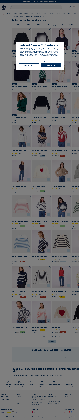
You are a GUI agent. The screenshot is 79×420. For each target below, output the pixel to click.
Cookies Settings (40, 61)
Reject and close (28, 65)
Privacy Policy (33, 57)
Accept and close (51, 65)
